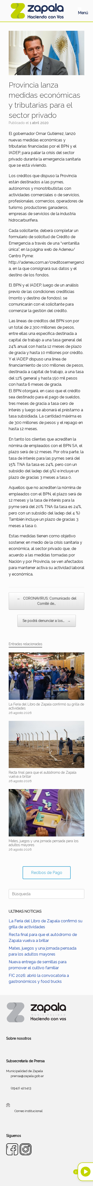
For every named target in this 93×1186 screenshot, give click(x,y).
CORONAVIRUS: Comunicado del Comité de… (46, 601)
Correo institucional (28, 1111)
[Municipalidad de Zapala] (37, 10)
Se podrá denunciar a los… (47, 621)
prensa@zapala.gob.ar (27, 1076)
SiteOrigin (52, 1176)
